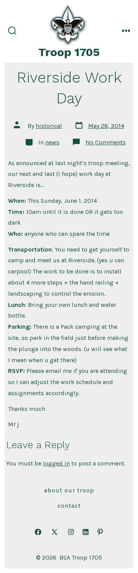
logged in (56, 463)
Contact (69, 505)
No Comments (105, 142)
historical (49, 125)
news (52, 142)
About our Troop (69, 490)
